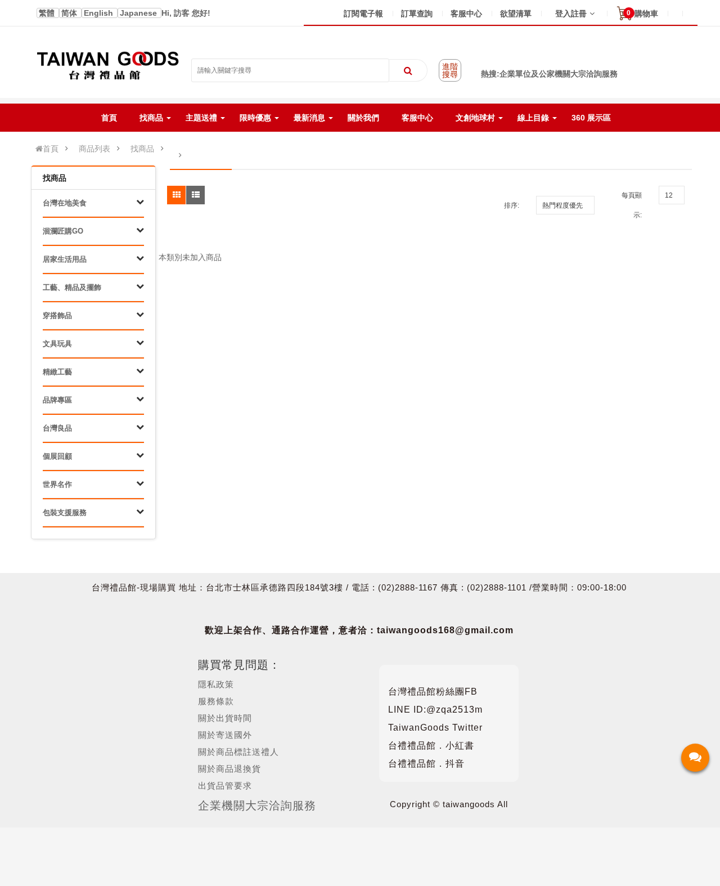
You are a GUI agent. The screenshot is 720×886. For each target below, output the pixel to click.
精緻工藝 (57, 372)
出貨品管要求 (225, 785)
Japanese (139, 12)
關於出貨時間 (225, 718)
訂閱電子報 (363, 13)
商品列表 (94, 149)
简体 (70, 12)
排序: (511, 205)
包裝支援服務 (65, 512)
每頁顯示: (632, 205)
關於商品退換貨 (229, 768)
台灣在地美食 (65, 203)
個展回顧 (57, 456)
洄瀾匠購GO (63, 231)
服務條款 (216, 701)
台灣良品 (57, 428)
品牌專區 (57, 400)
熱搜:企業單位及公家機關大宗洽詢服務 (549, 73)
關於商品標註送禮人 (238, 752)
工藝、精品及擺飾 (72, 287)
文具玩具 (57, 343)
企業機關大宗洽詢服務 (257, 805)
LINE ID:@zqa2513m (435, 709)
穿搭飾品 (57, 315)
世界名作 (57, 484)
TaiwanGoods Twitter (435, 727)
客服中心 (466, 13)
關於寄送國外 (225, 735)
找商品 (142, 149)
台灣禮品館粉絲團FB (433, 691)
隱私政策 (216, 684)
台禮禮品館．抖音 (426, 763)
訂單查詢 (417, 13)
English (99, 12)
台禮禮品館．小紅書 (431, 745)
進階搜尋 (450, 70)
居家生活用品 (65, 259)
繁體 (48, 12)
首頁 (50, 149)
